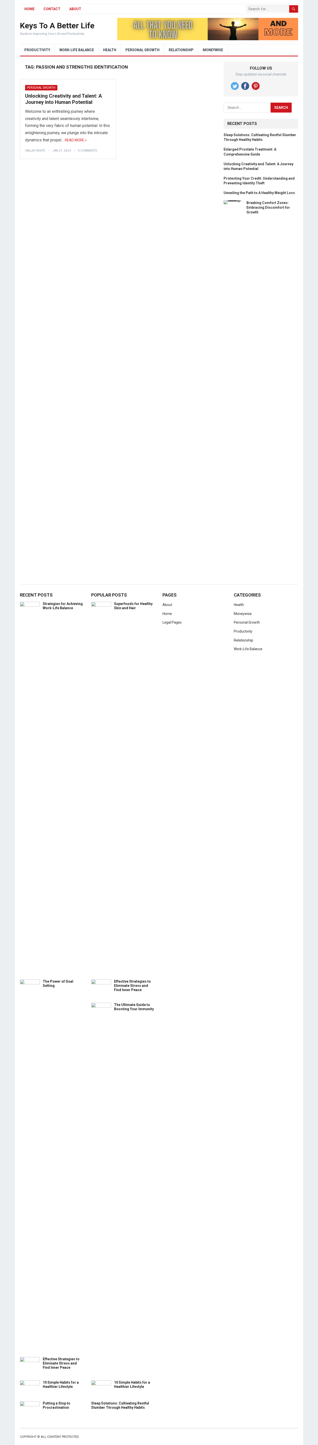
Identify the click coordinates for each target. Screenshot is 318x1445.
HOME (29, 9)
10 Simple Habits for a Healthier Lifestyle (61, 1384)
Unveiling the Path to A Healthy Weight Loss (259, 193)
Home (167, 614)
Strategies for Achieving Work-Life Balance (63, 606)
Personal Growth (142, 50)
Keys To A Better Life (57, 26)
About (75, 9)
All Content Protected (60, 1437)
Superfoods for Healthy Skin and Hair (133, 606)
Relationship (181, 50)
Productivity (37, 50)
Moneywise (213, 50)
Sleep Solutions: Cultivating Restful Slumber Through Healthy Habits (120, 1405)
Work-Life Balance (76, 50)
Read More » (76, 140)
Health (109, 50)
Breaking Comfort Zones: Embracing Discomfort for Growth (268, 207)
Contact (51, 9)
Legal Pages (172, 622)
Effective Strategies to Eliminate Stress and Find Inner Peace (61, 1363)
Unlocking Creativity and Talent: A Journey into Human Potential (63, 99)
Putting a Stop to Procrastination (56, 1405)
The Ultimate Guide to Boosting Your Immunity (134, 1007)
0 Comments (87, 150)
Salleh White (35, 150)
